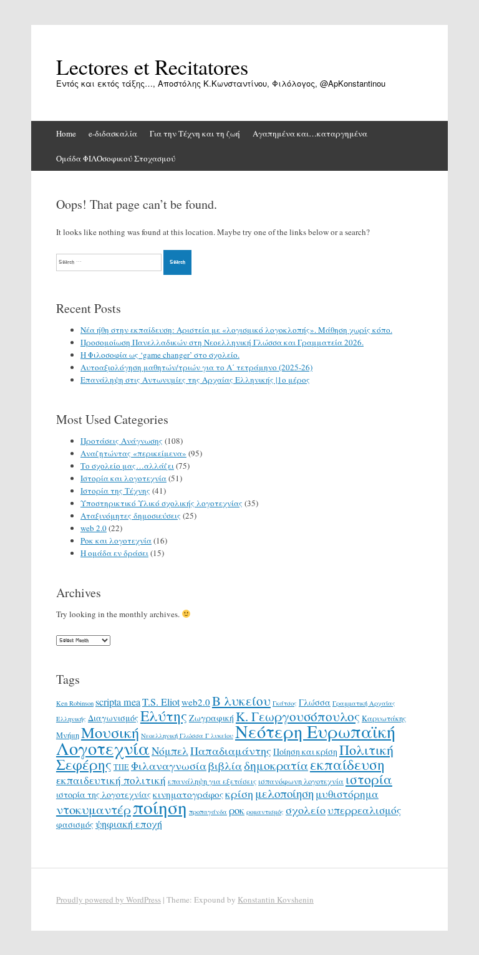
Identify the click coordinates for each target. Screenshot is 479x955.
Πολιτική (366, 750)
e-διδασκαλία (113, 133)
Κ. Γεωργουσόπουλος (298, 716)
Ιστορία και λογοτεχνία (123, 478)
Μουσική (110, 732)
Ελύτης (163, 716)
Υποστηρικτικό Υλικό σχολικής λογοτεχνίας (161, 503)
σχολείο (306, 809)
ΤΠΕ (121, 767)
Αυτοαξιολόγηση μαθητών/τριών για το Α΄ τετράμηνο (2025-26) (196, 367)
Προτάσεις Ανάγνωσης (121, 440)
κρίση (239, 793)
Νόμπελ (170, 751)
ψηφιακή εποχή (128, 824)
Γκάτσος (285, 703)
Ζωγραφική (211, 718)
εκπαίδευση (347, 764)
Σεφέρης (84, 764)
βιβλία (225, 765)
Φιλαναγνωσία (168, 765)
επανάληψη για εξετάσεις (212, 781)
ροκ (236, 810)
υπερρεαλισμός (364, 810)
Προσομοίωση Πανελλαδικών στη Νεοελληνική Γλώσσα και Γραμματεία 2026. (222, 342)
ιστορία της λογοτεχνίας (103, 794)
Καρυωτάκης (384, 718)
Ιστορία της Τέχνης (115, 490)
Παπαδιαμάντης (230, 750)
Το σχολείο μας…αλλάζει (127, 465)
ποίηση (160, 807)
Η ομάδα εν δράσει (114, 553)
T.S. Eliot (161, 702)
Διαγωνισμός (113, 718)
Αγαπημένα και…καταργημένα (310, 133)
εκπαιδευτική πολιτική (111, 780)
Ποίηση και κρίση (305, 751)
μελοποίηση (284, 793)
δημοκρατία (276, 765)
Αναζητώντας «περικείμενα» (133, 453)
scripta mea (117, 702)
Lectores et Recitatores (152, 66)
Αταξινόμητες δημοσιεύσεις (130, 515)
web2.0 (195, 702)
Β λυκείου (241, 700)
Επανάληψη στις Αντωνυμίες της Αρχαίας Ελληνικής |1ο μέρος (195, 379)
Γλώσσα (315, 702)
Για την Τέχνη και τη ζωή (195, 133)
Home (66, 133)
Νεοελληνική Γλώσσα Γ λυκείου (187, 735)
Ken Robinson (75, 703)
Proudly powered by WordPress (108, 899)
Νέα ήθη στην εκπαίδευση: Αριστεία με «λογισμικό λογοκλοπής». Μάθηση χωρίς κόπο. (236, 329)
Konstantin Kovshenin (276, 899)
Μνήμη (67, 735)
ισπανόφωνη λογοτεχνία (301, 781)
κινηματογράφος (188, 794)
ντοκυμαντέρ (93, 809)
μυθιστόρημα (347, 794)
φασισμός (75, 824)
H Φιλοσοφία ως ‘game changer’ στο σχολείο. (160, 354)
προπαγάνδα (208, 811)
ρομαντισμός (265, 811)
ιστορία (369, 779)
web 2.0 (93, 528)
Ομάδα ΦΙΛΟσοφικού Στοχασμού (115, 158)
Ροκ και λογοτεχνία (116, 540)
